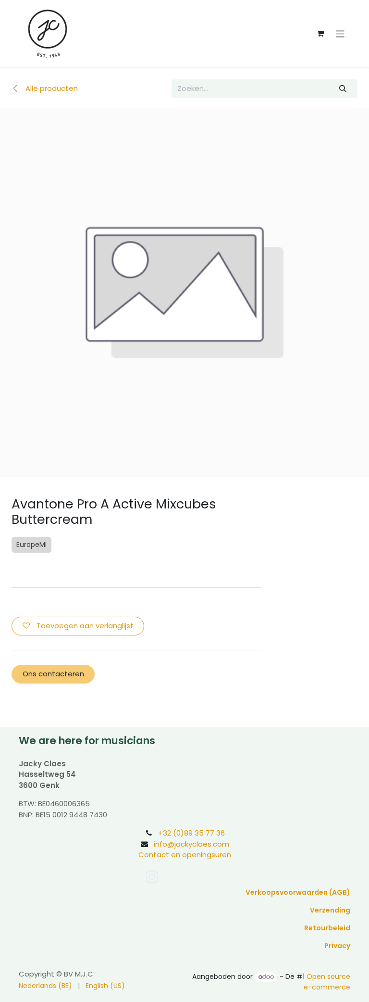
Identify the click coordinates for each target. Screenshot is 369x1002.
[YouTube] (192, 876)
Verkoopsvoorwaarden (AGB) (298, 892)
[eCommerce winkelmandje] (320, 33)
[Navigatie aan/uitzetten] (340, 33)
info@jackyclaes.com (191, 844)
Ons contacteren (53, 674)
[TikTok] (215, 876)
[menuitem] (45, 985)
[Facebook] (172, 876)
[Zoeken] (343, 88)
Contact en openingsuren (184, 855)
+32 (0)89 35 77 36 (191, 833)
